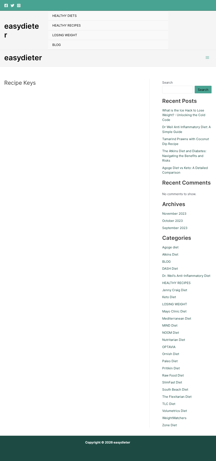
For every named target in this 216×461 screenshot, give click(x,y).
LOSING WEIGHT (64, 35)
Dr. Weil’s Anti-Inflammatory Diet (186, 276)
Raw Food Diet (173, 375)
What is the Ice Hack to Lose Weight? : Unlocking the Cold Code (183, 115)
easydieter (23, 57)
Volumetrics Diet (174, 411)
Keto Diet (169, 297)
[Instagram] (19, 5)
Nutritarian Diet (173, 340)
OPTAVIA (169, 347)
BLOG (56, 45)
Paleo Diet (170, 361)
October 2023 (172, 221)
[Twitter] (12, 5)
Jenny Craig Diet (174, 290)
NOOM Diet (170, 333)
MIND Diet (169, 325)
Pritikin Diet (171, 368)
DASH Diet (170, 269)
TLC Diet (168, 404)
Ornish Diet (170, 354)
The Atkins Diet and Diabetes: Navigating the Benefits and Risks (184, 155)
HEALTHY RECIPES (66, 25)
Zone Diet (169, 425)
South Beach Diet (175, 389)
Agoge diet (170, 247)
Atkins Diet (170, 254)
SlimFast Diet (172, 382)
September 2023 (175, 228)
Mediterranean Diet (176, 318)
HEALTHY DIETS (64, 16)
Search (167, 82)
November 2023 (174, 214)
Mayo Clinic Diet (174, 311)
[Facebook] (6, 5)
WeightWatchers (174, 418)
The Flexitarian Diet (177, 397)
